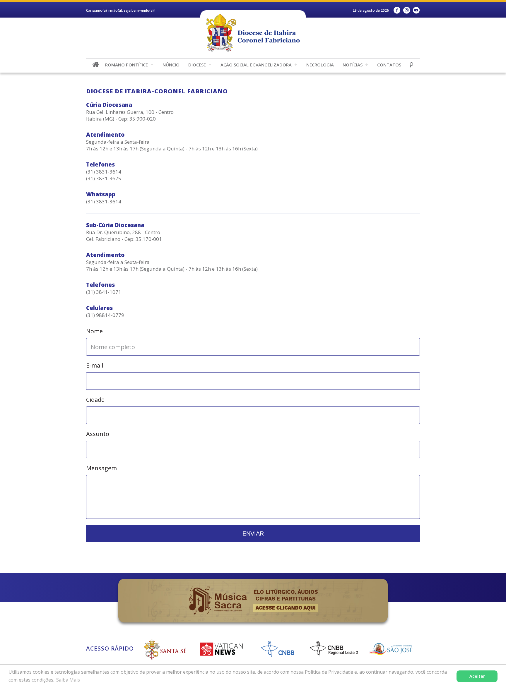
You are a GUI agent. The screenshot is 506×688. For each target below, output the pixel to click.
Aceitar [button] (477, 676)
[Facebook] (397, 10)
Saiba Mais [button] (68, 680)
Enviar (253, 533)
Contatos (389, 65)
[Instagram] (406, 10)
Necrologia (320, 65)
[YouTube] (416, 10)
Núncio (171, 65)
